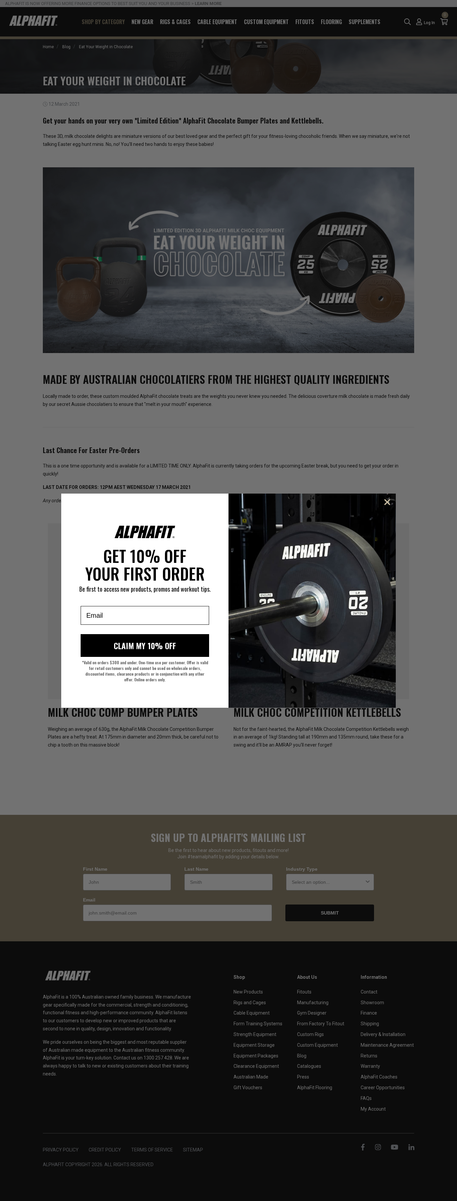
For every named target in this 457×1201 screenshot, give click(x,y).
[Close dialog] (387, 502)
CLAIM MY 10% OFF (145, 645)
